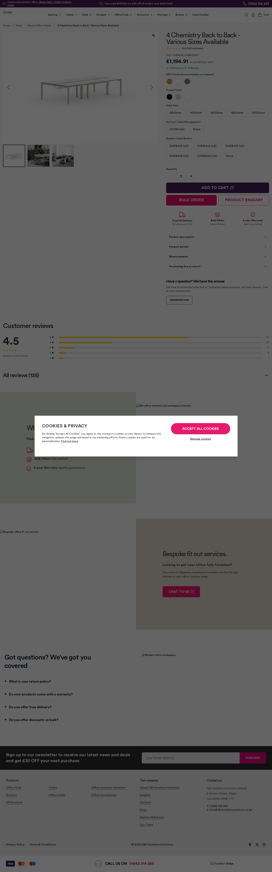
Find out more (69, 441)
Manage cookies (200, 439)
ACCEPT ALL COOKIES (200, 428)
